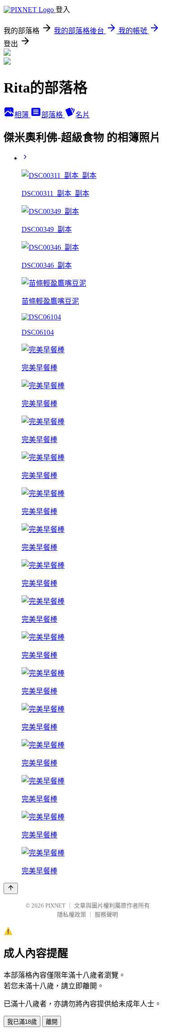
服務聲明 (106, 914)
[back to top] (11, 888)
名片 (82, 115)
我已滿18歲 (22, 1021)
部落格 (53, 115)
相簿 (22, 115)
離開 (51, 1021)
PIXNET (55, 905)
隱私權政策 (71, 914)
